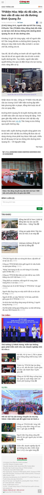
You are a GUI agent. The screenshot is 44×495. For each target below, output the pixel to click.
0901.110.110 (20, 490)
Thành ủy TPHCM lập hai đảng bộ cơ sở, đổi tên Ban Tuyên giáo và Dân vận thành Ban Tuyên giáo (29, 368)
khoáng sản (33, 152)
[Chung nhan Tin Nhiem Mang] (12, 492)
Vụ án (4, 387)
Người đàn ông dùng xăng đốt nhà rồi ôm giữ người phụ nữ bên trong (29, 437)
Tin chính (6, 315)
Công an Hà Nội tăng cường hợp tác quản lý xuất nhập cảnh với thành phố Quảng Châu (29, 378)
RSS (41, 6)
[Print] (41, 22)
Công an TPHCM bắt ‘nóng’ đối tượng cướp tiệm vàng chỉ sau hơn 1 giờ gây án (28, 426)
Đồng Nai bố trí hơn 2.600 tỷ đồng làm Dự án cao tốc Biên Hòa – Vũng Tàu (30, 221)
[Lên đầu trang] (39, 491)
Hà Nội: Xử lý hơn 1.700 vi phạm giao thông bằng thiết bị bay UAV (29, 356)
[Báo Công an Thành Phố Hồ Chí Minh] (24, 2)
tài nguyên (26, 152)
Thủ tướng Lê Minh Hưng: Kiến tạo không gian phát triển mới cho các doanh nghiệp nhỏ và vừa (22, 347)
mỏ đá (18, 121)
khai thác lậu (9, 154)
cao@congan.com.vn (13, 484)
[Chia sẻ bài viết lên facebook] (37, 22)
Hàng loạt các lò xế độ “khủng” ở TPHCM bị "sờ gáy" (22, 286)
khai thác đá (13, 152)
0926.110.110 (12, 490)
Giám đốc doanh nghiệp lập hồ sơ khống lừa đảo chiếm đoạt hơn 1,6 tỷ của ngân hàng (28, 448)
